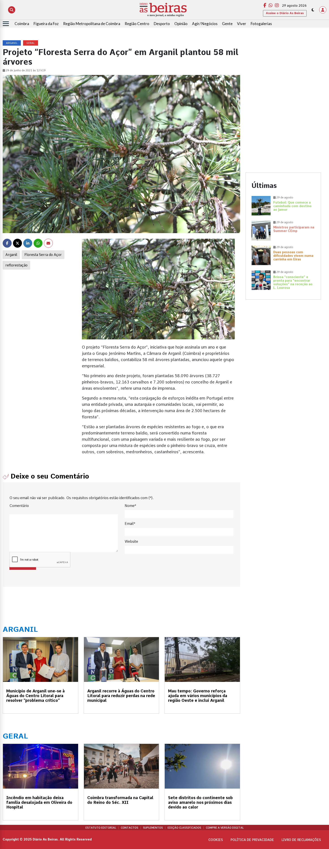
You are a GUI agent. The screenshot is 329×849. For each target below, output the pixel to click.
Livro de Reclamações (301, 840)
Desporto (162, 23)
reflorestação (16, 265)
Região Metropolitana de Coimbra (91, 23)
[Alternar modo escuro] (313, 10)
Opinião (181, 23)
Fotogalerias (261, 23)
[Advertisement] (283, 71)
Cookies (215, 840)
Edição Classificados (184, 827)
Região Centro (137, 23)
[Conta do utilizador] (322, 9)
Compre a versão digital (225, 827)
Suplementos (153, 827)
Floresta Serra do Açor (43, 255)
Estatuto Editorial (100, 827)
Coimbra (22, 23)
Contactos (129, 827)
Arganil (11, 255)
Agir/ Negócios (205, 23)
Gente (227, 23)
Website (131, 541)
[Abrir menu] (6, 23)
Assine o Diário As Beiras (285, 13)
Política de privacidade (252, 840)
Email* (130, 523)
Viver (241, 23)
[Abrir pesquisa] (11, 9)
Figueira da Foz (46, 23)
